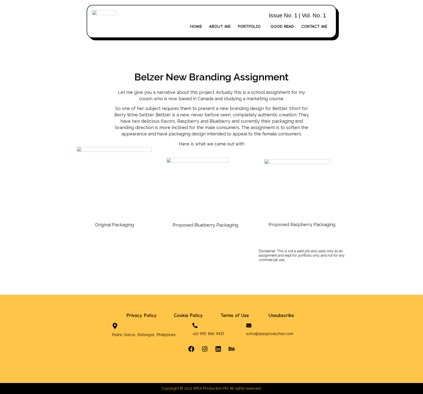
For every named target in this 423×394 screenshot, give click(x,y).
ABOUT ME (220, 26)
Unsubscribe (281, 315)
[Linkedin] (218, 349)
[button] (250, 27)
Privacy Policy (142, 315)
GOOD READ (282, 26)
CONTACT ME (314, 26)
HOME (196, 26)
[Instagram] (205, 349)
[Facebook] (191, 349)
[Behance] (232, 349)
